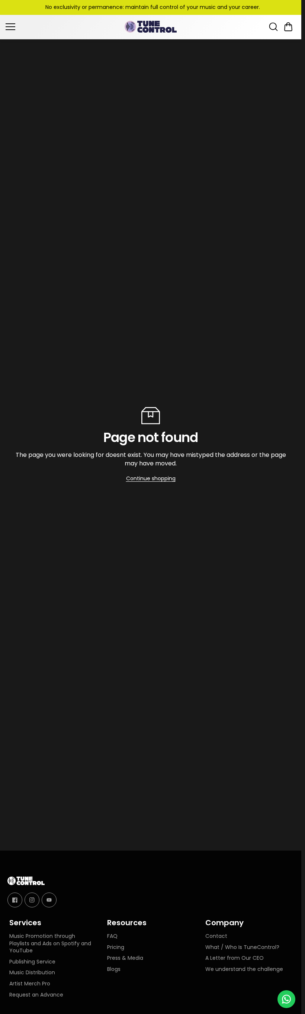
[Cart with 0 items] (288, 26)
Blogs (114, 969)
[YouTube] (49, 899)
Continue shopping (151, 478)
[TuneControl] (151, 27)
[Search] (273, 26)
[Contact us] (286, 999)
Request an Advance (36, 994)
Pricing (115, 947)
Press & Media (125, 958)
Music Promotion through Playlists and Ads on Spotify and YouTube (50, 943)
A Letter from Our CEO (234, 958)
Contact (216, 936)
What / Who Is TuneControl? (242, 947)
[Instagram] (32, 899)
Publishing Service (32, 961)
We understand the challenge (244, 969)
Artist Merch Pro (29, 983)
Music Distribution (32, 972)
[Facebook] (14, 899)
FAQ (112, 936)
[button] (288, 26)
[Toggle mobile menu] (63, 26)
